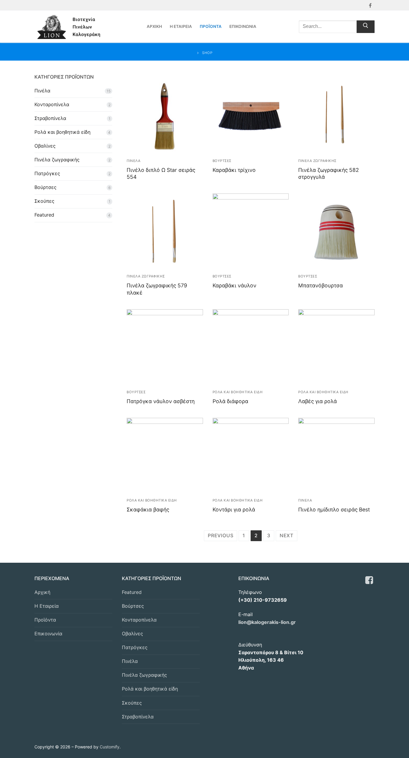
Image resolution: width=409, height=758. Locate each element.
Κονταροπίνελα (51, 104)
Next (286, 535)
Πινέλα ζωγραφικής (57, 160)
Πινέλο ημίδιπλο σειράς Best (334, 509)
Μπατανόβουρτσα (320, 285)
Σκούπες (44, 201)
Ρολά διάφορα (230, 401)
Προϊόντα (45, 620)
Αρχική (42, 592)
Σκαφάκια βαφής (148, 509)
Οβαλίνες (45, 146)
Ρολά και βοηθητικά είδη (62, 132)
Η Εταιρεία (46, 606)
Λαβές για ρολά (317, 401)
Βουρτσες (222, 161)
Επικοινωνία (48, 634)
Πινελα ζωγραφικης (317, 161)
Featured (44, 215)
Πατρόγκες (47, 173)
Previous (220, 535)
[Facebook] (370, 5)
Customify (109, 746)
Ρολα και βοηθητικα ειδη (238, 392)
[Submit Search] (366, 26)
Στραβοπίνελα (50, 118)
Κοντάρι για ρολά (234, 509)
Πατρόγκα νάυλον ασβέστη (161, 401)
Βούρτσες (45, 187)
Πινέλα (42, 91)
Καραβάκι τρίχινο (234, 170)
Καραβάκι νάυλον (234, 285)
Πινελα (133, 161)
